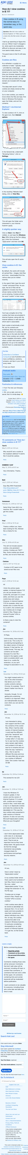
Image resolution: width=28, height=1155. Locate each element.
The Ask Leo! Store (11, 1109)
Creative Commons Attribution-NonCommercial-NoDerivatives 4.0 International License (11, 1148)
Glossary (8, 1095)
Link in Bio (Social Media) (13, 1098)
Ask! (7, 1087)
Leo (5, 671)
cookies (18, 402)
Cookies (23, 398)
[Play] (8, 374)
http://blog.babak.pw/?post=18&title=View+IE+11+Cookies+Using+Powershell (13, 490)
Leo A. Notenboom (9, 14)
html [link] (21, 273)
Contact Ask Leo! (11, 1118)
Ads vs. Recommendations (13, 1120)
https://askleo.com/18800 (19, 400)
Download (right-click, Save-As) (14, 376)
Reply (4, 459)
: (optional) (9, 1060)
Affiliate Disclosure (11, 1127)
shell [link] (4, 241)
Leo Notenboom (9, 419)
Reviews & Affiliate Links (14, 1140)
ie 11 (24, 402)
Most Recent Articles (12, 1093)
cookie (4, 390)
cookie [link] (16, 63)
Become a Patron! (11, 1103)
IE (22, 402)
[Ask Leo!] (7, 2)
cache (13, 402)
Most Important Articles (12, 1091)
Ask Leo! (5, 428)
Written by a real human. (14, 1033)
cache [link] (10, 225)
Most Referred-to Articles (13, 1089)
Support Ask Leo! (14, 1084)
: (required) (11, 1064)
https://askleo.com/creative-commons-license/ (14, 1154)
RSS (12, 381)
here (23, 1074)
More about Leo (13, 433)
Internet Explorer (14, 403)
